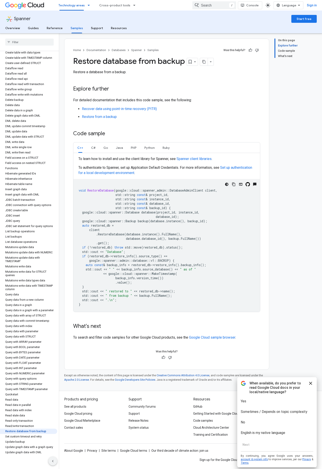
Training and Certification (210, 434)
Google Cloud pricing (78, 413)
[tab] (80, 147)
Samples (77, 28)
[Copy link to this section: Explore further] (113, 89)
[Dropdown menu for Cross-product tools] (135, 5)
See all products (75, 406)
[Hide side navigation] (52, 461)
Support (97, 28)
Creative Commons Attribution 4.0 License (183, 375)
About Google (73, 450)
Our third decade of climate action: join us (179, 450)
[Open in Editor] (240, 184)
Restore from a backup (99, 117)
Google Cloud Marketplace (82, 420)
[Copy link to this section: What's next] (105, 326)
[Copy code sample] (233, 184)
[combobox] (214, 5)
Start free (304, 19)
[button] (80, 147)
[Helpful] (250, 50)
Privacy (92, 450)
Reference (55, 28)
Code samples (203, 420)
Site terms (108, 450)
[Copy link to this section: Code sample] (109, 134)
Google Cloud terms (133, 450)
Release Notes (139, 420)
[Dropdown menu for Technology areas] (90, 5)
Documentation (96, 50)
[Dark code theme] (226, 184)
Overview (12, 28)
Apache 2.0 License (76, 379)
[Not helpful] (257, 50)
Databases (119, 50)
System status (139, 427)
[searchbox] (29, 42)
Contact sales (73, 427)
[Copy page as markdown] (204, 62)
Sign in (312, 5)
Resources (119, 28)
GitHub (197, 406)
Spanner (22, 18)
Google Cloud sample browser (212, 337)
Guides (33, 28)
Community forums (142, 406)
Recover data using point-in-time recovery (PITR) (119, 109)
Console (252, 5)
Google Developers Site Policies (135, 379)
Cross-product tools (114, 5)
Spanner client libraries (194, 159)
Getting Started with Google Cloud (216, 413)
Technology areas (71, 5)
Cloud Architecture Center (211, 427)
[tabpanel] (166, 234)
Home (77, 50)
